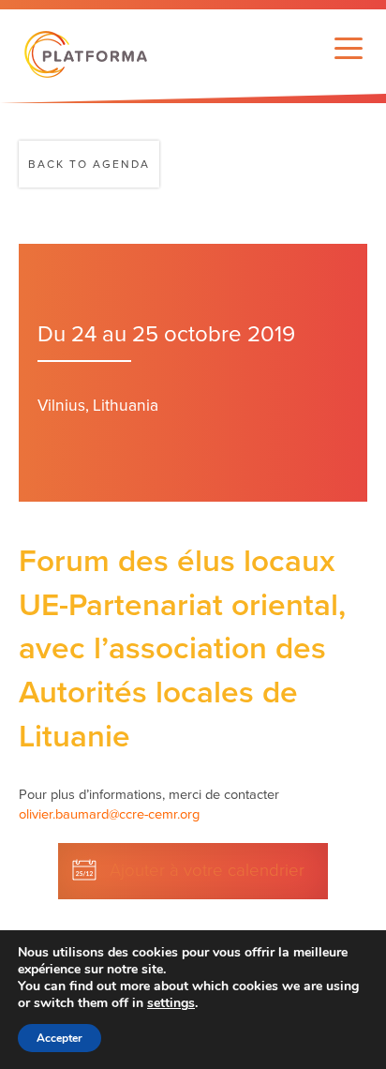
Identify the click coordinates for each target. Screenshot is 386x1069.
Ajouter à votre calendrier (207, 870)
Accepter (59, 1038)
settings (171, 1003)
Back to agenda (89, 164)
